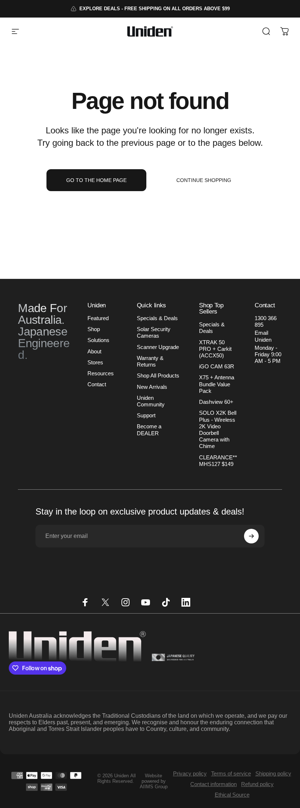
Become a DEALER (149, 430)
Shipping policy (273, 773)
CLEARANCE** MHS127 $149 (218, 461)
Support (146, 415)
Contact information (213, 784)
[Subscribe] (251, 536)
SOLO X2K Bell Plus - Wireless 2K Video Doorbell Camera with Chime (217, 429)
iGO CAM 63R (216, 366)
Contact (96, 384)
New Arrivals (152, 387)
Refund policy (257, 784)
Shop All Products (158, 376)
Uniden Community (151, 401)
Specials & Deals (157, 318)
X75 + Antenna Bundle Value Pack (216, 384)
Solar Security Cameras (153, 332)
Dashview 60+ (216, 402)
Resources (100, 373)
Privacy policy (190, 773)
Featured (98, 318)
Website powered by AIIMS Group (154, 781)
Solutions (98, 340)
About (94, 351)
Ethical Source (232, 795)
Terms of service (231, 773)
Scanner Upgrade (158, 347)
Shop (93, 329)
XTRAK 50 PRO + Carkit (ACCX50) (215, 349)
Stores (95, 362)
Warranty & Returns (150, 361)
